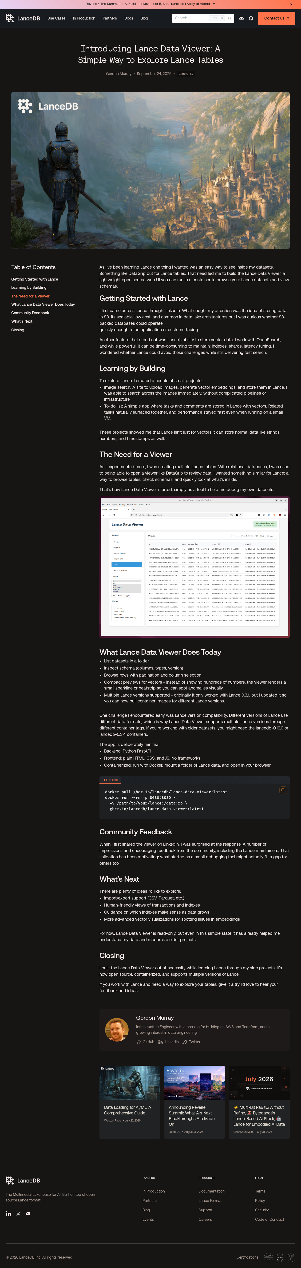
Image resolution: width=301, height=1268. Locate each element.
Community (186, 74)
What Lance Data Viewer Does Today (43, 304)
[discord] (241, 18)
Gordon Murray (118, 74)
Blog (144, 18)
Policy (260, 1201)
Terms (260, 1191)
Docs (128, 18)
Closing (17, 330)
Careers (205, 1220)
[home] (23, 18)
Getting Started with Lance (34, 279)
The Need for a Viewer (30, 296)
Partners (110, 18)
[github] (251, 18)
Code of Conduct (269, 1220)
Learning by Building (29, 287)
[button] (56, 18)
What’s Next (21, 321)
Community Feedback (30, 313)
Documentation (212, 1191)
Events (148, 1220)
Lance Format (210, 1201)
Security (262, 1210)
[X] (18, 1213)
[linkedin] (8, 1213)
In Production (84, 18)
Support (205, 1210)
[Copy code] (283, 790)
